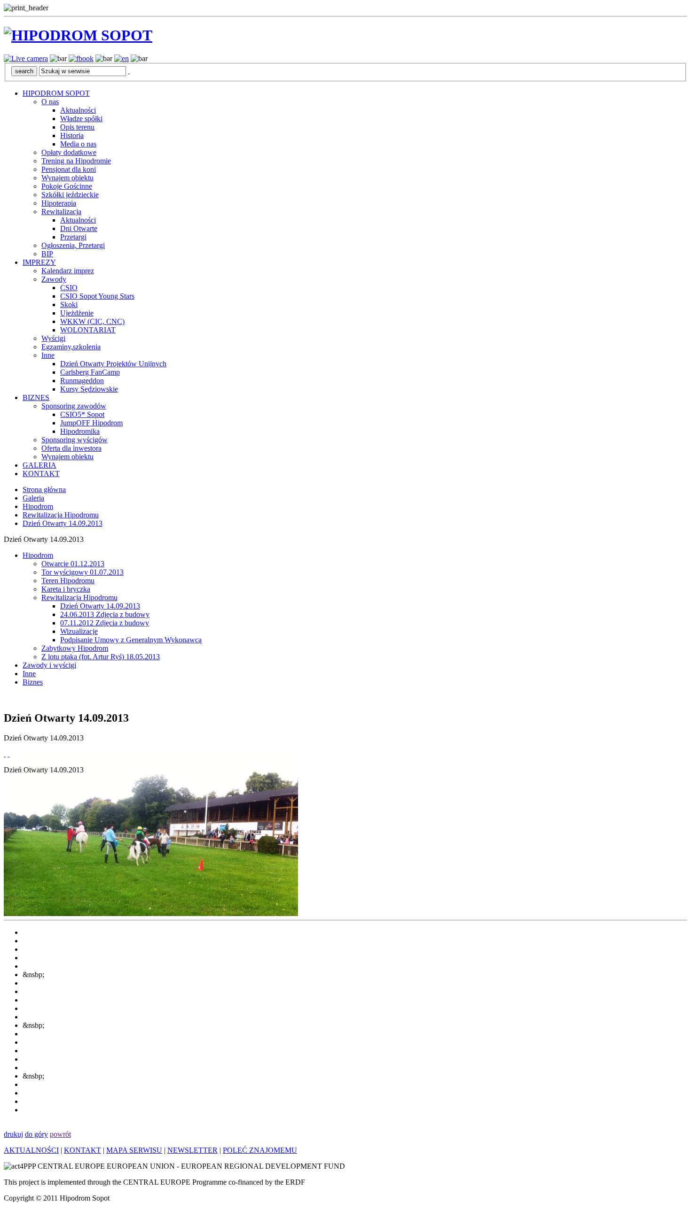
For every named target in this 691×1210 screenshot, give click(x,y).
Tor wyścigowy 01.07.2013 (82, 572)
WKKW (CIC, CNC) (92, 321)
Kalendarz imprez (67, 271)
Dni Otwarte (78, 228)
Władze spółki (81, 119)
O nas (50, 102)
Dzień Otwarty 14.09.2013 (62, 523)
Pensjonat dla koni (68, 169)
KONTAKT (41, 474)
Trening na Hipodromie (76, 161)
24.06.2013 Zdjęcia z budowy (104, 614)
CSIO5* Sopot (82, 414)
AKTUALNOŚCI (31, 1150)
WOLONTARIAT (88, 330)
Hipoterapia (58, 203)
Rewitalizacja (61, 212)
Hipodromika (80, 431)
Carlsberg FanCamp (90, 372)
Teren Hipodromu (67, 581)
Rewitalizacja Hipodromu (61, 515)
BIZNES (36, 397)
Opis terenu (77, 127)
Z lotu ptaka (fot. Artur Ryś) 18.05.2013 (100, 657)
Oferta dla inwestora (71, 448)
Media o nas (78, 144)
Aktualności (78, 110)
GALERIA (39, 465)
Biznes (33, 682)
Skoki (69, 304)
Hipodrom (38, 506)
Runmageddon (82, 381)
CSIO (69, 288)
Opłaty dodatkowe (68, 152)
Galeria (33, 498)
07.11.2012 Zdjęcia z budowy (104, 623)
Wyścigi (53, 338)
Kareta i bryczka (65, 589)
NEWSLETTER (192, 1150)
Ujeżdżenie (77, 313)
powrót (60, 1134)
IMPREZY (39, 262)
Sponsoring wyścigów (74, 440)
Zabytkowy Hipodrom (74, 648)
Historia (72, 135)
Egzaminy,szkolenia (71, 347)
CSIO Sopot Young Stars (97, 296)
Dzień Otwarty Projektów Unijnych (113, 364)
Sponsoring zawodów (73, 406)
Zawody (53, 279)
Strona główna (44, 489)
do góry (36, 1134)
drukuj (13, 1134)
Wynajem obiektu (67, 178)
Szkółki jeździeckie (70, 195)
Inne (48, 355)
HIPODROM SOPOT (56, 93)
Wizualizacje (79, 631)
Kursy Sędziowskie (89, 389)
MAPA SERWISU (134, 1150)
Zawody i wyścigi (49, 665)
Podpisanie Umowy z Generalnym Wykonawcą (131, 640)
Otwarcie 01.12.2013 (72, 564)
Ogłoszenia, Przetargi (73, 245)
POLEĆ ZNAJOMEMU (260, 1150)
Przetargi (73, 237)
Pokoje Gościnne (66, 186)
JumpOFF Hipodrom (91, 423)
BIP (47, 254)
